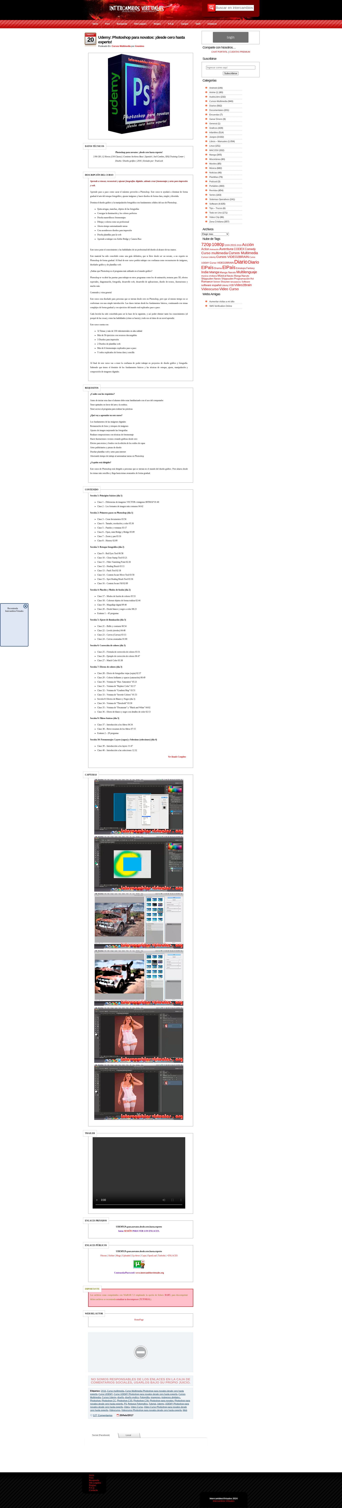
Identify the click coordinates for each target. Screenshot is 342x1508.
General (213, 123)
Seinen (216, 282)
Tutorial (152, 1404)
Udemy (160, 1404)
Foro (107, 24)
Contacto (212, 24)
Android (213, 88)
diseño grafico (132, 1397)
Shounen (225, 281)
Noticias (213, 172)
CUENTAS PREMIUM (239, 52)
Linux (212, 146)
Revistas (213, 190)
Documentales (216, 110)
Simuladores (235, 282)
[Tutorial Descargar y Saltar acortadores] (141, 1369)
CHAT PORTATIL (219, 52)
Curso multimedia (115, 1391)
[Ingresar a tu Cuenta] (230, 42)
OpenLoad (152, 1255)
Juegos (184, 24)
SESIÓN (128, 1231)
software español (211, 285)
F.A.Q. (171, 24)
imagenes (155, 1397)
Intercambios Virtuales (223, 1501)
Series (212, 195)
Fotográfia (145, 1397)
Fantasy (250, 268)
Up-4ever (136, 1255)
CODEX (239, 249)
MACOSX (214, 150)
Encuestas (214, 114)
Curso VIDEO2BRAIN (222, 262)
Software (213, 204)
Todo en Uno (215, 213)
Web (185, 1410)
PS (125, 1404)
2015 (233, 245)
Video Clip (214, 217)
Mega (118, 1255)
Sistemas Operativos (219, 199)
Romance (207, 281)
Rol (252, 279)
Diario (241, 262)
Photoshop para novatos (161, 1400)
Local (128, 1435)
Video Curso (137, 1407)
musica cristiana (209, 276)
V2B (231, 285)
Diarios (212, 106)
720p (206, 244)
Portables (214, 186)
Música (212, 168)
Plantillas (213, 177)
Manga (212, 155)
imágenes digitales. (170, 1397)
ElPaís (228, 267)
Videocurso (114, 1410)
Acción (248, 244)
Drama (218, 268)
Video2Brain (243, 285)
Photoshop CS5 (124, 1400)
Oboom (103, 1255)
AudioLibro (214, 97)
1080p (218, 244)
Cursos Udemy (109, 1397)
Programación (242, 278)
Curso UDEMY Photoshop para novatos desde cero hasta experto (145, 1394)
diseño (120, 1397)
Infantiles (213, 132)
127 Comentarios (102, 1415)
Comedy (250, 249)
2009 (227, 245)
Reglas (157, 24)
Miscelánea (215, 159)
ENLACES (173, 1255)
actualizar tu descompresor (127, 1299)
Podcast (213, 181)
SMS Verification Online (220, 306)
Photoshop (95, 1400)
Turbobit (161, 1255)
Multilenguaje (246, 272)
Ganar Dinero (215, 119)
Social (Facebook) (101, 1435)
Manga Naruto (228, 272)
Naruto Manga (234, 275)
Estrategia (241, 268)
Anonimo (139, 46)
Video (127, 1407)
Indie (205, 272)
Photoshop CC (109, 1400)
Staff (198, 24)
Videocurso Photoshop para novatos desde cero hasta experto (151, 1410)
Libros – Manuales (218, 141)
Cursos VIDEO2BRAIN (232, 257)
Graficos (213, 128)
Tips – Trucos (215, 208)
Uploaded (126, 1255)
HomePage (139, 1319)
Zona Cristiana (216, 221)
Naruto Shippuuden (224, 278)
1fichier (111, 1255)
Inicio (95, 24)
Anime (212, 92)
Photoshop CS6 (141, 1400)
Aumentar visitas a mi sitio (221, 301)
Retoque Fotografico (138, 1404)
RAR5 (167, 1295)
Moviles (213, 163)
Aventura (226, 249)
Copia (143, 1255)
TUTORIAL (145, 1299)
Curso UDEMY (106, 1394)
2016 (103, 1391)
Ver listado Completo (177, 757)
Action (205, 249)
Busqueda (122, 24)
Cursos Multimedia (121, 46)
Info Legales (140, 24)
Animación (214, 249)
